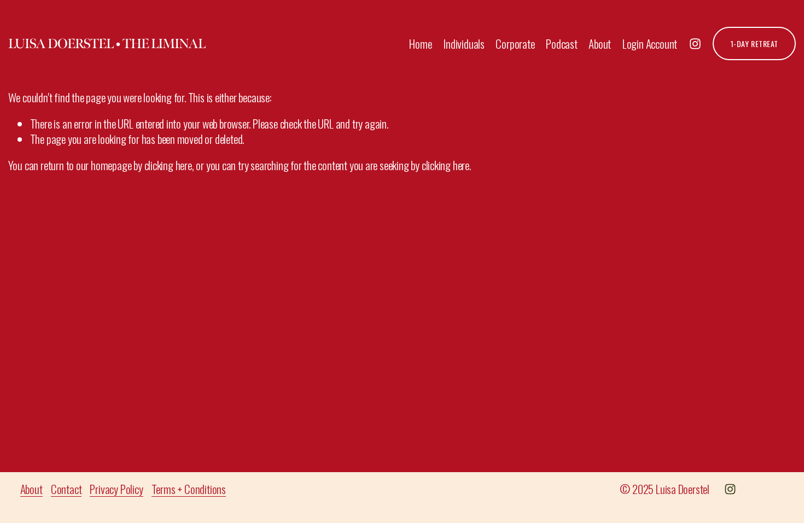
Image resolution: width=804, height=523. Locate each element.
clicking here (168, 164)
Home (420, 43)
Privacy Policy (116, 488)
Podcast (562, 43)
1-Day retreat (754, 43)
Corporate (515, 43)
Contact (66, 488)
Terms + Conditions (189, 488)
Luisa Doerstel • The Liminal (106, 43)
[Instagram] (695, 43)
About (600, 43)
